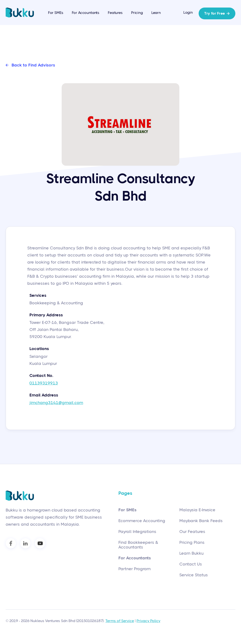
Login (188, 12)
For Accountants (86, 12)
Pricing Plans (192, 542)
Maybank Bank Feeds (201, 520)
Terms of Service (119, 621)
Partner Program (134, 568)
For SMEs (55, 12)
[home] (20, 13)
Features (115, 12)
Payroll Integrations (137, 531)
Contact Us (190, 564)
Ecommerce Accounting (141, 520)
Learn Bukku (191, 553)
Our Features (192, 531)
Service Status (193, 575)
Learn (156, 12)
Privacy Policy (148, 621)
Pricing (137, 12)
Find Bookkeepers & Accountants (138, 544)
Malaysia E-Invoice (197, 509)
